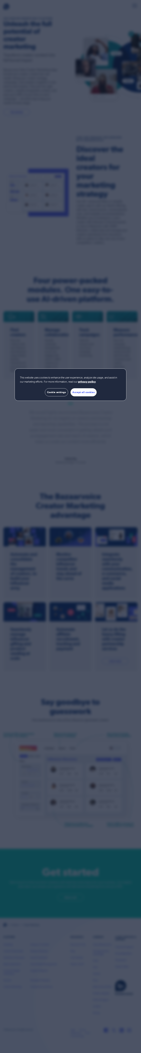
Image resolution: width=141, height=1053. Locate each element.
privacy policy (87, 382)
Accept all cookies (83, 392)
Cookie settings (56, 392)
